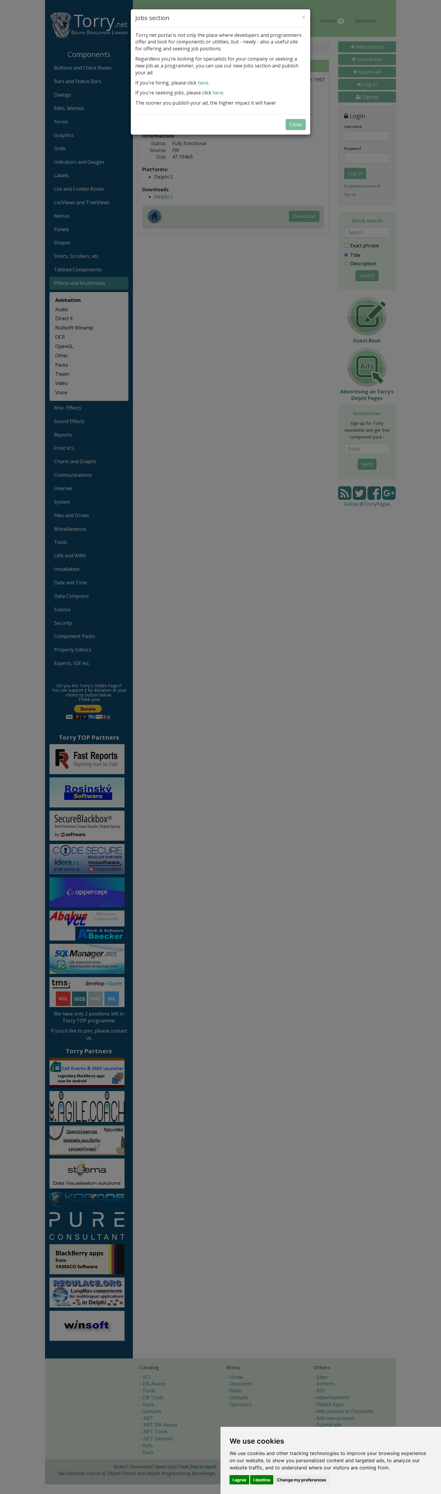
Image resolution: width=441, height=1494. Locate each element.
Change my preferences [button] (301, 1479)
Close (296, 124)
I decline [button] (261, 1479)
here (203, 82)
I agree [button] (239, 1479)
